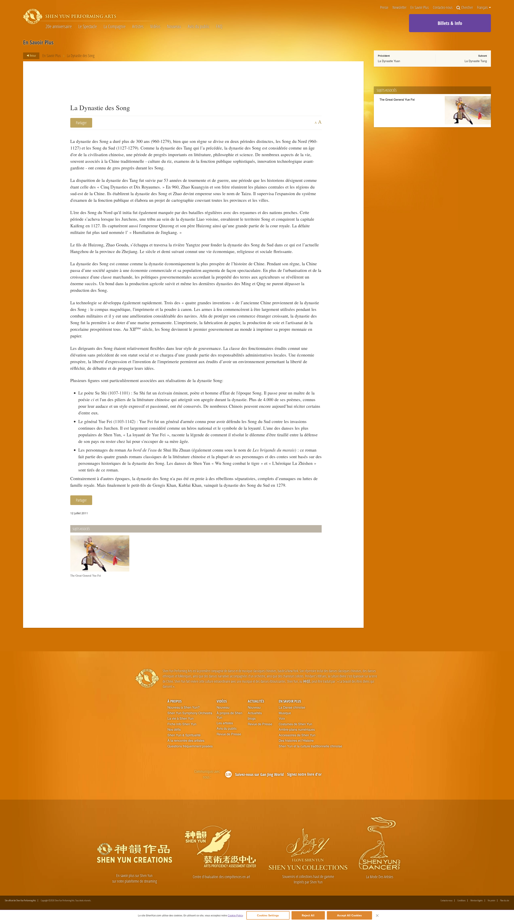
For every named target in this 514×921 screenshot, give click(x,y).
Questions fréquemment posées (190, 746)
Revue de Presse (229, 734)
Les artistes (225, 723)
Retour (32, 55)
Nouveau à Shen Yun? (183, 707)
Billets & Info (450, 23)
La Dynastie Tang (476, 61)
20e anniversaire (59, 26)
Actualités (256, 701)
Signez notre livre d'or (304, 774)
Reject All (308, 915)
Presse (384, 8)
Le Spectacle (87, 26)
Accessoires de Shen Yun (297, 735)
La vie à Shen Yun (180, 718)
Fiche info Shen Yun (181, 724)
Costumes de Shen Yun (295, 724)
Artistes (138, 26)
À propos (174, 701)
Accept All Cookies (349, 915)
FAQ (219, 26)
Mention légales (476, 900)
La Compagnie (114, 26)
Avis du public (198, 26)
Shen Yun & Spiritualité (184, 735)
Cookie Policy (235, 915)
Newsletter (399, 8)
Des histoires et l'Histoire (296, 740)
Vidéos (155, 26)
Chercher (467, 8)
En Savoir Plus (419, 8)
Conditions (461, 900)
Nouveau (174, 26)
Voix (282, 718)
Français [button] (483, 7)
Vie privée (491, 900)
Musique (285, 713)
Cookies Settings (268, 915)
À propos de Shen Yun (229, 715)
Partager (81, 122)
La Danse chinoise (292, 707)
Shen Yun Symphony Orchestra (189, 713)
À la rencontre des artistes (185, 740)
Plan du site (504, 900)
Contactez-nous (442, 8)
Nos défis (174, 729)
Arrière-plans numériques (297, 729)
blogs (252, 718)
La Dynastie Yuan (389, 61)
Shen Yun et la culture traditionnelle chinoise (310, 746)
